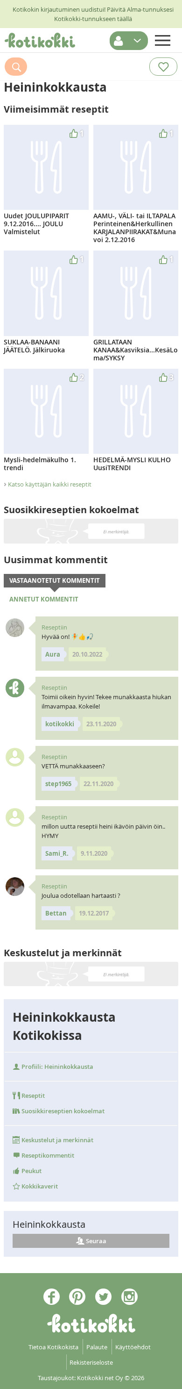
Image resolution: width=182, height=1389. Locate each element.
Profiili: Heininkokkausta (56, 1066)
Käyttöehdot (133, 1347)
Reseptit (32, 1095)
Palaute (96, 1347)
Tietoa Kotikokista (53, 1347)
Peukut (31, 1171)
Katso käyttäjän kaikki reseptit (49, 484)
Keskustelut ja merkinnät (56, 1140)
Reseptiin (54, 627)
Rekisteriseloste (91, 1362)
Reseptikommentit (47, 1155)
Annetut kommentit (43, 599)
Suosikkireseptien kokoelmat (62, 1111)
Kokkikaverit (39, 1186)
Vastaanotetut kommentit (54, 580)
